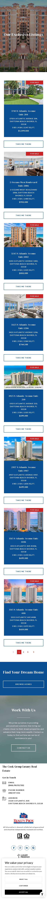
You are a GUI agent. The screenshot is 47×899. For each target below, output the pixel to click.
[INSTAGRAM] (20, 847)
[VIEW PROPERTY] (23, 142)
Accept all (23, 892)
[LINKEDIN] (26, 847)
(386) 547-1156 (14, 793)
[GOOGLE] (33, 847)
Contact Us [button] (23, 748)
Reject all (23, 879)
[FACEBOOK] (13, 847)
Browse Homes (23, 684)
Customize (23, 886)
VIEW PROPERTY (23, 144)
